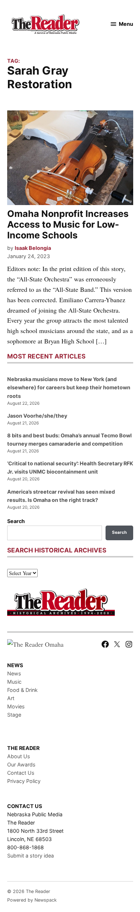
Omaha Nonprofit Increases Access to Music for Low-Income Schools (68, 224)
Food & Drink (22, 690)
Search (16, 521)
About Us (18, 756)
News (14, 673)
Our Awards (21, 764)
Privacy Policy (24, 781)
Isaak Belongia (33, 248)
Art (10, 698)
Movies (16, 706)
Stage (14, 715)
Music (14, 682)
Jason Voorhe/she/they (37, 416)
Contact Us (20, 773)
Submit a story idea (30, 855)
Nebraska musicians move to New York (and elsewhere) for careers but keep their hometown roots (68, 387)
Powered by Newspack (32, 900)
